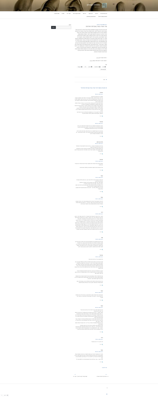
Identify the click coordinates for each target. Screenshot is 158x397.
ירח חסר (84, 13)
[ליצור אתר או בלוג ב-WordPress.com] (106, 394)
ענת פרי (101, 121)
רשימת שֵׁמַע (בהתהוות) (91, 16)
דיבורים (96, 13)
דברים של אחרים (103, 13)
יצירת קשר (91, 13)
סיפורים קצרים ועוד (76, 13)
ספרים (63, 13)
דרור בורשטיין (99, 24)
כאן (97, 29)
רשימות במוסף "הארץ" (102, 16)
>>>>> (97, 57)
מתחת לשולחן (93, 4)
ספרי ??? (68, 13)
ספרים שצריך (56, 13)
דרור (102, 212)
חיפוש (70, 24)
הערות (104, 79)
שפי (102, 237)
